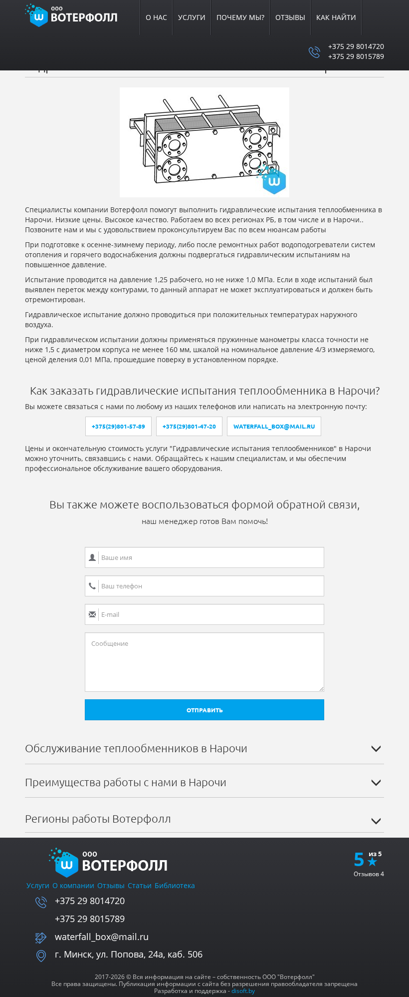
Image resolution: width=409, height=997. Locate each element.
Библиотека (175, 885)
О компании (73, 885)
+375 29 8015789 (356, 56)
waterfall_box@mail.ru (274, 426)
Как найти (336, 17)
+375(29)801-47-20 (189, 426)
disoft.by (243, 991)
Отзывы (290, 17)
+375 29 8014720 (356, 46)
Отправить (205, 710)
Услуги (191, 17)
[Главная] (77, 14)
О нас (156, 17)
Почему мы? (240, 17)
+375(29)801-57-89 (118, 426)
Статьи (140, 885)
